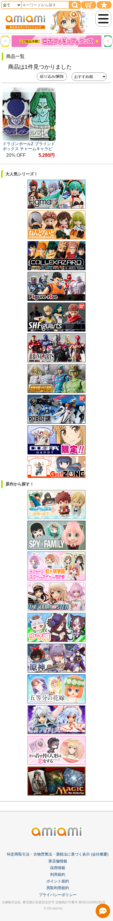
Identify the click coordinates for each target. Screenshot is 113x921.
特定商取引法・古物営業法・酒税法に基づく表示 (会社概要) (57, 854)
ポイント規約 (57, 881)
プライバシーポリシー (57, 895)
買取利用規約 (57, 888)
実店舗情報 (57, 861)
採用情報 (57, 868)
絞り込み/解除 (52, 76)
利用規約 (57, 874)
